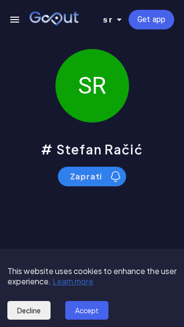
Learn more (73, 281)
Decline (29, 310)
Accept (87, 310)
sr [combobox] (108, 20)
